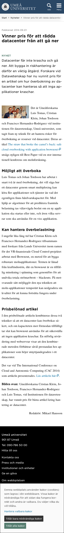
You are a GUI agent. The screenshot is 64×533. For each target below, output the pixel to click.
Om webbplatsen (13, 480)
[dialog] (32, 508)
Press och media (13, 462)
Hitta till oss (9, 450)
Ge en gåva (9, 473)
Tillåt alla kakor (15, 525)
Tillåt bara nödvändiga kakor (24, 518)
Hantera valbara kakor (18, 511)
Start (4, 17)
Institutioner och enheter (18, 468)
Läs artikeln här (46, 376)
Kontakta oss (10, 457)
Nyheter (15, 17)
